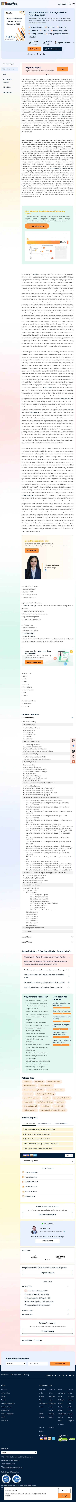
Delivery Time (27, 1286)
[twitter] (59, 1375)
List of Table (26, 937)
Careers (3, 1396)
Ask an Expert (31, 550)
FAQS (3, 1417)
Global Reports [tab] (29, 1123)
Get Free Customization (47, 1215)
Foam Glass (39, 1082)
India (60, 1396)
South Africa (60, 1408)
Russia (41, 1407)
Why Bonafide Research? (7, 80)
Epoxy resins (47, 387)
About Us (4, 1389)
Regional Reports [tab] (44, 1123)
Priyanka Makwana (64, 43)
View (62, 69)
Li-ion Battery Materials (31, 1098)
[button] (69, 4)
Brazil (60, 1389)
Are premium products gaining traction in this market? (44, 982)
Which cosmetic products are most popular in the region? (45, 970)
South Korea (70, 1408)
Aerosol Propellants (53, 1082)
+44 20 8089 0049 (31, 1182)
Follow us (49, 1375)
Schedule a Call (49, 42)
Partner (3, 1400)
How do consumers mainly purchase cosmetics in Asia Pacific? (44, 976)
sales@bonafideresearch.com (13, 1467)
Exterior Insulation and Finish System (53, 1110)
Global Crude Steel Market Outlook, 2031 (36, 1139)
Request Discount (47, 1273)
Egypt (70, 1393)
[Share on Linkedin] (44, 54)
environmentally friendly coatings (61, 168)
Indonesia (71, 1396)
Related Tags (7, 87)
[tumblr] (73, 1375)
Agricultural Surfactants (62, 1098)
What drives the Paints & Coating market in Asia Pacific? (44, 957)
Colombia (61, 1393)
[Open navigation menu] (74, 4)
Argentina (42, 1389)
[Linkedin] (45, 570)
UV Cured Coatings (29, 636)
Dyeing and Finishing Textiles (33, 1090)
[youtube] (69, 1375)
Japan (50, 1400)
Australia (52, 1389)
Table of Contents (8, 69)
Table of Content (28, 718)
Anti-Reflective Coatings (45, 1102)
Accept (64, 1496)
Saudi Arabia (51, 1408)
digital (24, 186)
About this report (8, 64)
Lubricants (60, 1102)
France (41, 1396)
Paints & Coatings (29, 606)
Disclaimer (5, 1375)
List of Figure (27, 942)
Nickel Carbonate (29, 1086)
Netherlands (42, 1403)
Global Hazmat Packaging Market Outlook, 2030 (39, 1129)
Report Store (62, 4)
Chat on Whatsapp (31, 1172)
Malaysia (61, 1400)
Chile (41, 1393)
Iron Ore (46, 1098)
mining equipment (28, 495)
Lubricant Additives (45, 1086)
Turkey (51, 1417)
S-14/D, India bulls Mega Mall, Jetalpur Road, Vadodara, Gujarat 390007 (17, 1458)
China (51, 1393)
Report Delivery (27, 1314)
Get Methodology (47, 1331)
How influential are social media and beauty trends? (43, 987)
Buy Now (35, 49)
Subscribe (58, 1364)
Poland (60, 1403)
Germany (52, 1396)
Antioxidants (45, 1106)
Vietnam (51, 1427)
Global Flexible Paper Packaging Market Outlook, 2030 (41, 1144)
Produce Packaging (30, 1110)
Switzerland (61, 1414)
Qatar (70, 1403)
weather (70, 410)
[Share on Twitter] (40, 54)
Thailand (42, 1417)
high (62, 116)
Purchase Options (30, 1160)
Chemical (32, 37)
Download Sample (38, 226)
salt (71, 105)
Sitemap (26, 1375)
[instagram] (63, 1375)
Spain (41, 1414)
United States (41, 1429)
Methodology (5, 1393)
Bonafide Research (37, 27)
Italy (40, 1400)
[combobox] (69, 1155)
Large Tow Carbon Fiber (55, 1090)
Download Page (35, 42)
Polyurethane (34, 412)
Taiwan (70, 1414)
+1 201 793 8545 (31, 1187)
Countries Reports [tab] (61, 1123)
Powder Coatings (28, 633)
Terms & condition (7, 1414)
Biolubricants (28, 1102)
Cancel (64, 1491)
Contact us (4, 1421)
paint (35, 274)
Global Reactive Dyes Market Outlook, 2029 (37, 1134)
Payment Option (27, 1310)
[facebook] (55, 1375)
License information (8, 1403)
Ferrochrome (28, 1094)
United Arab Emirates (61, 1420)
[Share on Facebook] (37, 54)
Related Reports (8, 92)
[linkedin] (66, 1375)
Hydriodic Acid (59, 1106)
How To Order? (6, 1407)
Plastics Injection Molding (45, 1094)
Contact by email (31, 1192)
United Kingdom (71, 1419)
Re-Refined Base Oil (30, 1106)
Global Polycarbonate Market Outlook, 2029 (37, 1148)
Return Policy (5, 1410)
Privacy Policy (16, 1375)
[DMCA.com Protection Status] (72, 1439)
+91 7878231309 (31, 1177)
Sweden (51, 1414)
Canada (70, 1389)
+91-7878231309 (9, 1464)
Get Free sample (54, 49)
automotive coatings (66, 399)
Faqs (4, 74)
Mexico (70, 1400)
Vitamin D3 (27, 1082)
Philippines (52, 1403)
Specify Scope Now (34, 662)
